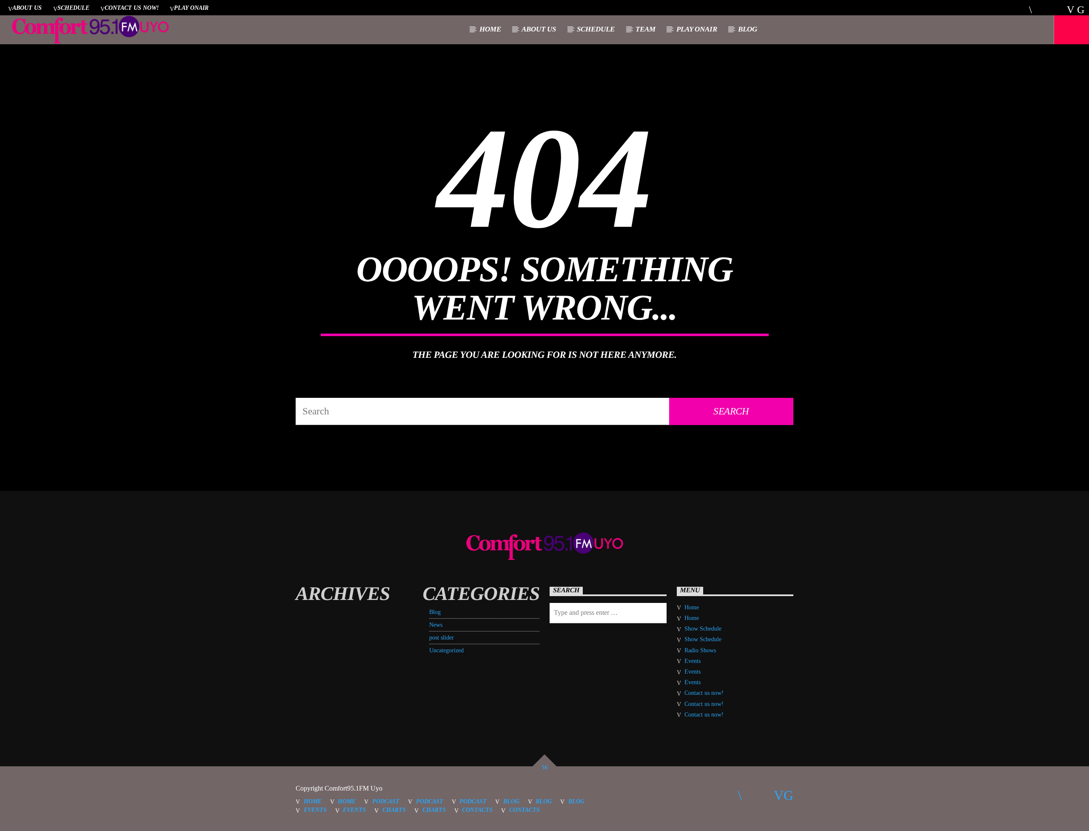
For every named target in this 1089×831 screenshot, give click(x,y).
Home (490, 29)
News (435, 625)
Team (646, 29)
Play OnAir (191, 7)
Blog (747, 29)
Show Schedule (702, 628)
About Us (27, 7)
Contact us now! (132, 7)
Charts (394, 809)
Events (692, 661)
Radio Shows (700, 650)
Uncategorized (446, 650)
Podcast (385, 801)
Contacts (477, 809)
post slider (441, 637)
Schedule (73, 7)
